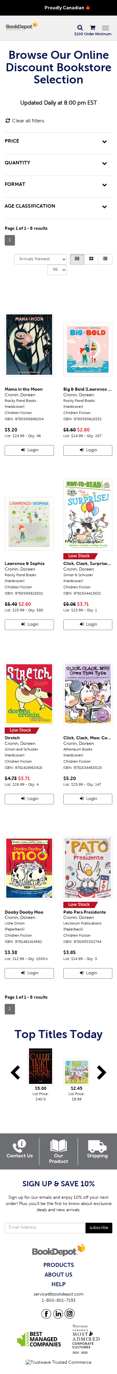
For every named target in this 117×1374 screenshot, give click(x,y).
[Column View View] (91, 259)
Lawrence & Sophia (24, 564)
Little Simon (15, 923)
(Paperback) (14, 929)
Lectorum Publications (82, 923)
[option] (40, 1075)
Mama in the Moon (24, 389)
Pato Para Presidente (84, 912)
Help (58, 1284)
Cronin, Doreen (20, 395)
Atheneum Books (77, 749)
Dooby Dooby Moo (24, 912)
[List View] (105, 259)
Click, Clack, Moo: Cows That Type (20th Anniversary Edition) (88, 738)
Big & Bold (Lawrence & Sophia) (88, 389)
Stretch (12, 738)
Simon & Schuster (78, 575)
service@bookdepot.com (59, 1294)
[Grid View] (77, 259)
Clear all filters (27, 121)
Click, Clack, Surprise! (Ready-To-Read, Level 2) (88, 564)
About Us (58, 1275)
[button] (80, 28)
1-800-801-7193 (59, 1301)
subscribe (99, 1228)
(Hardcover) (14, 407)
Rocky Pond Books (20, 401)
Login (32, 450)
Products (58, 1265)
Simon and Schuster (21, 749)
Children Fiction (18, 413)
